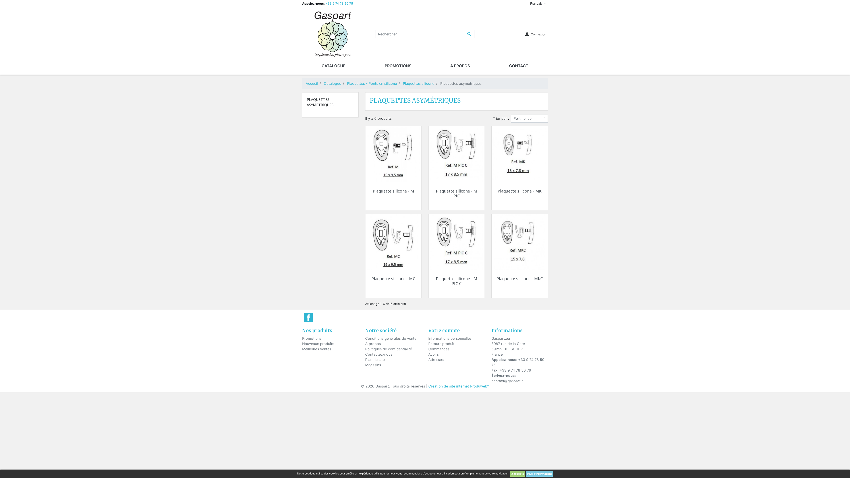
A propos (373, 343)
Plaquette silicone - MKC (519, 278)
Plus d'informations (539, 473)
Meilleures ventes (316, 349)
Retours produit (441, 343)
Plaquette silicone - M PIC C (456, 281)
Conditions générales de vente (390, 338)
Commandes (438, 349)
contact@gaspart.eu (508, 381)
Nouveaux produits (318, 343)
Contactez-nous (378, 354)
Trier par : (501, 118)
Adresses (436, 359)
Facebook (308, 317)
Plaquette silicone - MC (393, 278)
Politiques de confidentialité (388, 349)
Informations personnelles (449, 338)
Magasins (373, 365)
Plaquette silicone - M (393, 191)
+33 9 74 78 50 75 (339, 3)
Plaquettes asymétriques (320, 102)
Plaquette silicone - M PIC (456, 193)
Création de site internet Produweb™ (458, 386)
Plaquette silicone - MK (519, 191)
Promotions (311, 338)
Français (536, 3)
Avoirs (433, 354)
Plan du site (375, 359)
